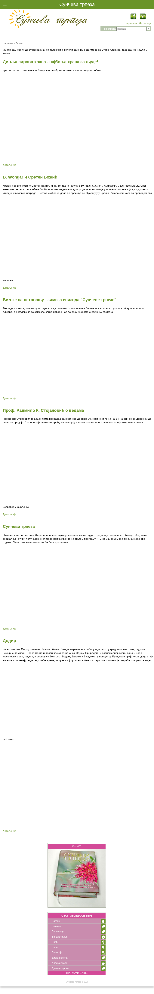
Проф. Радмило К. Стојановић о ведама (43, 410)
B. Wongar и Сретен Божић (30, 177)
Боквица (56, 926)
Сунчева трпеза (19, 526)
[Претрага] (148, 28)
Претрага (110, 28)
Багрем (56, 921)
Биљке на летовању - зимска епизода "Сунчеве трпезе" (59, 299)
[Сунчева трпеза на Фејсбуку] (133, 18)
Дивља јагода (59, 963)
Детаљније (9, 164)
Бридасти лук (59, 936)
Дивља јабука (59, 957)
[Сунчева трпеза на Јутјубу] (142, 18)
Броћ (54, 942)
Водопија (57, 952)
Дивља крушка (60, 968)
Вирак (55, 947)
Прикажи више (77, 972)
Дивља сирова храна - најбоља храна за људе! (50, 61)
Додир (9, 640)
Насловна (8, 43)
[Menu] (5, 5)
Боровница (58, 931)
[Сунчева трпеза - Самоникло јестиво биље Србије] (48, 20)
